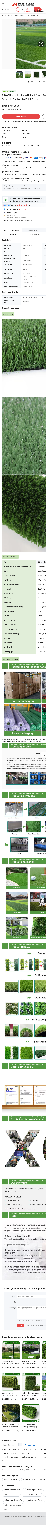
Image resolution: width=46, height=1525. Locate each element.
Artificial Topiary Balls (29, 1449)
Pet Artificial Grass (29, 1479)
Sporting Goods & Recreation (16, 15)
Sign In (5, 220)
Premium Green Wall (9, 1453)
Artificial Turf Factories (11, 1495)
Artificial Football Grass (10, 1457)
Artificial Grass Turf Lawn (36, 1500)
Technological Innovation (10, 1449)
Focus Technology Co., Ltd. (27, 1516)
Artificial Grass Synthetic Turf (13, 1500)
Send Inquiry (21, 117)
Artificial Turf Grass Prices (31, 1495)
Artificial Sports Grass (29, 1457)
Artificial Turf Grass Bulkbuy (13, 1505)
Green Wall (25, 1453)
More (4, 1509)
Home (4, 15)
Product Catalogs (32, 1445)
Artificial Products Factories (13, 1490)
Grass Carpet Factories (34, 1490)
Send (20, 1325)
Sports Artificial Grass (11, 1479)
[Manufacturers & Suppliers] (23, 4)
